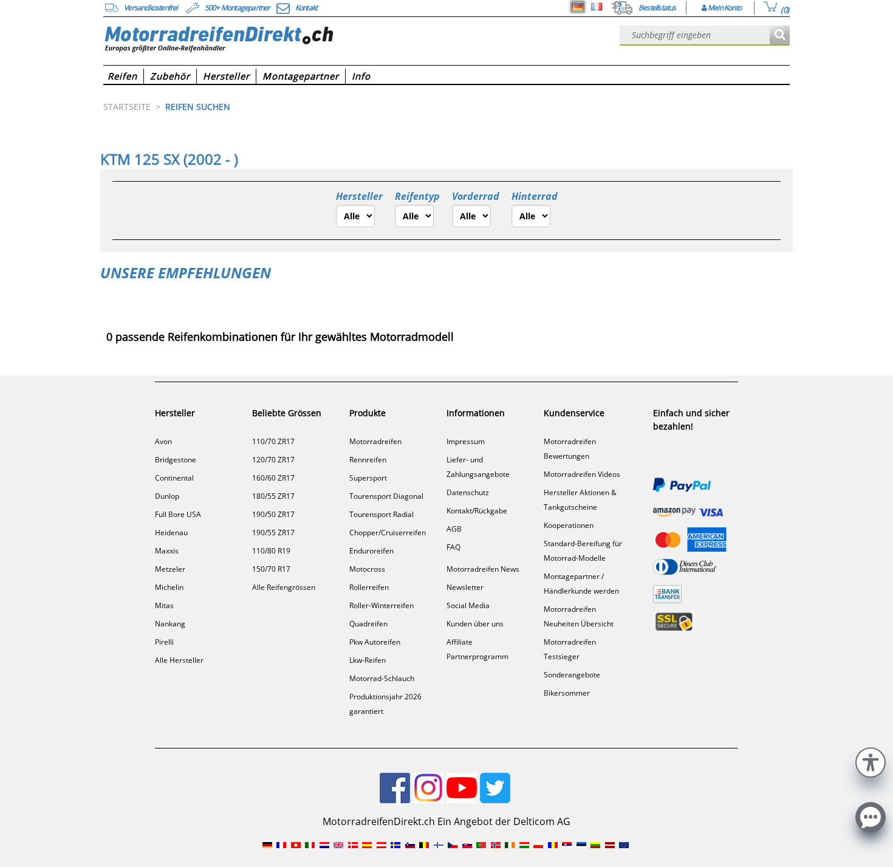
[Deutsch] (577, 6)
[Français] (596, 6)
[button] (870, 761)
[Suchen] (780, 36)
